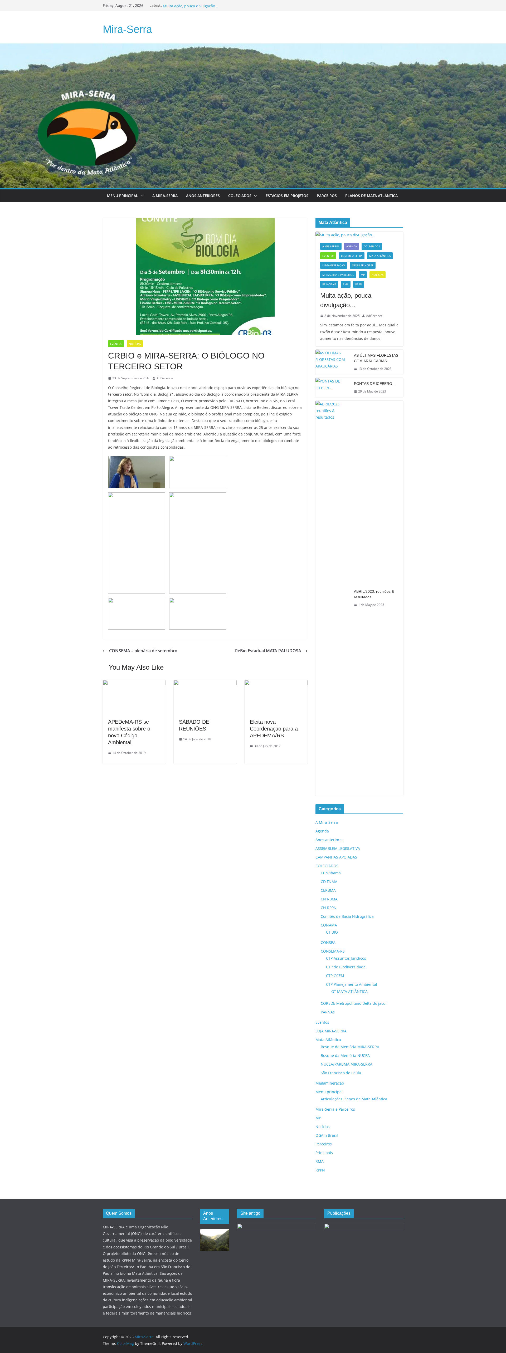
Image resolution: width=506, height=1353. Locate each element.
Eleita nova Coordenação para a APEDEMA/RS (274, 728)
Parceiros (327, 195)
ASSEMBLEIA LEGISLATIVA (337, 848)
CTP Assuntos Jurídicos (346, 958)
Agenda (351, 246)
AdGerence (165, 378)
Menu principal (122, 195)
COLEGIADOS (372, 246)
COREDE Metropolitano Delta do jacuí (354, 1003)
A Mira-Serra (165, 195)
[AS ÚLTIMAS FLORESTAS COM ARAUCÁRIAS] (332, 362)
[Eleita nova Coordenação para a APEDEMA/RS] (276, 684)
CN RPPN (329, 907)
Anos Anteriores (203, 195)
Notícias (135, 344)
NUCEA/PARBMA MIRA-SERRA (346, 1064)
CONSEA (328, 942)
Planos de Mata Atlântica (371, 195)
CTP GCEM (335, 975)
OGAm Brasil (326, 1135)
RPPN (358, 284)
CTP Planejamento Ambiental (351, 984)
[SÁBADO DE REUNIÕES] (205, 684)
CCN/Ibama (331, 872)
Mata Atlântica (380, 256)
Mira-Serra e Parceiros (338, 275)
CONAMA (329, 925)
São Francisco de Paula (341, 1072)
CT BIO (332, 932)
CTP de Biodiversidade (346, 966)
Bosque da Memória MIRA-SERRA (350, 1046)
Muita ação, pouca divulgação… (345, 300)
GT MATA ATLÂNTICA (349, 991)
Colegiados (239, 195)
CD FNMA (329, 881)
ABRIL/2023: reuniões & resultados (374, 594)
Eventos (116, 344)
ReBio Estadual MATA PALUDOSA (268, 651)
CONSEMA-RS (333, 951)
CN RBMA (329, 898)
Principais (329, 284)
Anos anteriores (329, 839)
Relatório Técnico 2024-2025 (187, 5)
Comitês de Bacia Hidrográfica (347, 916)
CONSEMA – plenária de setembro (143, 651)
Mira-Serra (127, 29)
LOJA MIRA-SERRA (351, 256)
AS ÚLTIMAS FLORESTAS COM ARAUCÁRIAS (376, 358)
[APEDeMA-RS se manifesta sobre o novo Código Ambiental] (134, 684)
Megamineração (333, 265)
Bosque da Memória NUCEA (345, 1055)
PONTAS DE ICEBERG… (375, 383)
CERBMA (328, 890)
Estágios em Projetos (287, 195)
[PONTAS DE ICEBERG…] (332, 388)
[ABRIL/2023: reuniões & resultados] (332, 598)
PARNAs (328, 1011)
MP (363, 275)
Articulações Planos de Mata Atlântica (354, 1098)
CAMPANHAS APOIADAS (336, 857)
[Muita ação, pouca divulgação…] (359, 235)
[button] (141, 195)
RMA (345, 284)
